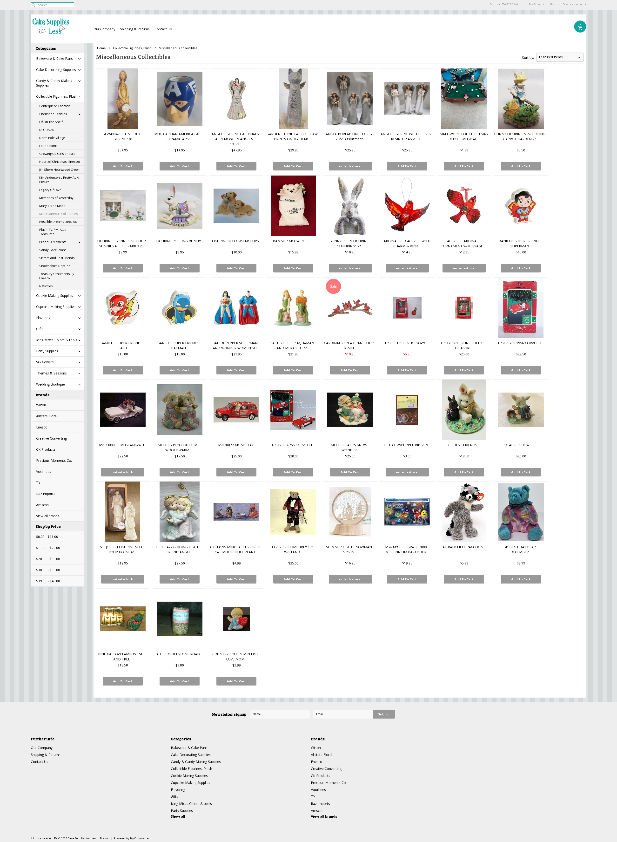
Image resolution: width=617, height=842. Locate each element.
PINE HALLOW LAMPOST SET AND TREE (121, 656)
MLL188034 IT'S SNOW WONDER (349, 447)
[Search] (33, 5)
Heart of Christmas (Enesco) (59, 161)
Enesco (41, 427)
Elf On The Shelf (51, 122)
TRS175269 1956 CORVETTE (519, 343)
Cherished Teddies (53, 114)
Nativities (46, 286)
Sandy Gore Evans (53, 250)
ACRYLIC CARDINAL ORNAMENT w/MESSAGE (463, 243)
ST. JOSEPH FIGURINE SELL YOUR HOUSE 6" (121, 549)
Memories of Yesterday (56, 198)
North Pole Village (52, 138)
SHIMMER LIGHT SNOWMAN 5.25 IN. (349, 549)
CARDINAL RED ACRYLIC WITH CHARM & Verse (406, 243)
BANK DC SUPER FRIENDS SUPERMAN (520, 243)
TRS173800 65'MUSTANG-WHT (121, 445)
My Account (536, 4)
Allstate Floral (46, 416)
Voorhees (43, 471)
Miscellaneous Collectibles (58, 213)
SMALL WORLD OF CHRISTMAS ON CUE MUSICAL (463, 136)
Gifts (39, 328)
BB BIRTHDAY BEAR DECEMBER (519, 549)
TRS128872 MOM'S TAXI (235, 445)
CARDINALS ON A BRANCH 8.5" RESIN (349, 345)
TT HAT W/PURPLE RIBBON (406, 445)
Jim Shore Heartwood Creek (59, 169)
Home (101, 48)
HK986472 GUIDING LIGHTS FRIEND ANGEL (178, 549)
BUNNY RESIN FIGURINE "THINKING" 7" (349, 243)
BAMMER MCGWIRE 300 (292, 241)
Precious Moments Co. (54, 460)
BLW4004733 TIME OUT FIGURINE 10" (121, 136)
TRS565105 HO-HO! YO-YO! (405, 343)
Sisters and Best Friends (57, 258)
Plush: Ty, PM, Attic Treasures (52, 231)
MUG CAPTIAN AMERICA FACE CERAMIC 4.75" (178, 136)
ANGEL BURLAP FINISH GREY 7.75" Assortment (349, 136)
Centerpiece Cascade (55, 106)
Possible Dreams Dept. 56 (58, 221)
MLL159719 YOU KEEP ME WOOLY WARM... (178, 447)
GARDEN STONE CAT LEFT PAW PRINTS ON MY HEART (292, 136)
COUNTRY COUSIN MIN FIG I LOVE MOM (235, 656)
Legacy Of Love (50, 190)
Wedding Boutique (50, 384)
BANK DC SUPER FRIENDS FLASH (121, 345)
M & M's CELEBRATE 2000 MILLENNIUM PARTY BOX (406, 549)
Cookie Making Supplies (54, 295)
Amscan (42, 504)
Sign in (554, 4)
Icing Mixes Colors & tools (56, 340)
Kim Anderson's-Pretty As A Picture (59, 179)
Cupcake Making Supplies (55, 306)
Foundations (48, 145)
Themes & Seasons (51, 373)
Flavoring (43, 317)
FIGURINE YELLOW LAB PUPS (235, 241)
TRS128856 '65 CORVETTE (292, 445)
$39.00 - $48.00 (48, 581)
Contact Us (163, 29)
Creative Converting (51, 438)
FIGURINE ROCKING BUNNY (178, 241)
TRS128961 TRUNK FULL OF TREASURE (462, 345)
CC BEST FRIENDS (462, 445)
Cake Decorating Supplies (56, 69)
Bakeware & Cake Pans (54, 58)
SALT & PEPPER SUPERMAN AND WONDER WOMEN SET (235, 345)
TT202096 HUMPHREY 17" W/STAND (292, 549)
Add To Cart (122, 166)
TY (38, 482)
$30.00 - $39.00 (48, 570)
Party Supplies (47, 351)
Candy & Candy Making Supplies (54, 83)
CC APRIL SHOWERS (520, 445)
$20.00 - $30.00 (48, 559)
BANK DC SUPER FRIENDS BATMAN (178, 345)
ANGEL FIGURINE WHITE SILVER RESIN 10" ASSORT (406, 136)
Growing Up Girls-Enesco (57, 153)
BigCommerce (139, 838)
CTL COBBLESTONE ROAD (178, 654)
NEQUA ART (47, 130)
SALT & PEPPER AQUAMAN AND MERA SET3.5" (292, 345)
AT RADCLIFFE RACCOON (463, 547)
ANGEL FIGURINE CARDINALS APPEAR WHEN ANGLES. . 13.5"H (235, 139)
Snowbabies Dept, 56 (54, 266)
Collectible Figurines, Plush (56, 96)
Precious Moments (53, 242)
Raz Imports (45, 493)
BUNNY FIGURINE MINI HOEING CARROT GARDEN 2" (519, 136)
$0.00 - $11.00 (47, 536)
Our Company (104, 29)
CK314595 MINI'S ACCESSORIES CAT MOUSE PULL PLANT (235, 549)
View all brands (47, 516)
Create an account (574, 4)
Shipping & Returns (135, 29)
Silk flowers (45, 362)
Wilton (41, 405)
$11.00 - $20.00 (48, 547)
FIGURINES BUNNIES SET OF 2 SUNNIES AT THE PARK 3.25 (121, 243)
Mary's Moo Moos (52, 206)
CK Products (45, 449)
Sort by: (528, 57)
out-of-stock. (350, 166)
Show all (178, 816)
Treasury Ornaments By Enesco (56, 276)
